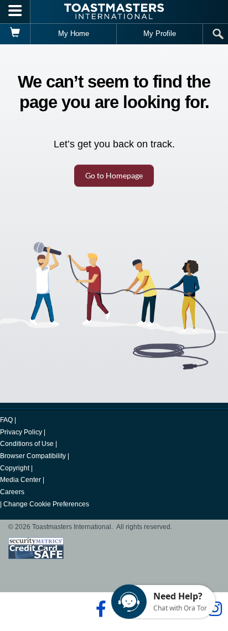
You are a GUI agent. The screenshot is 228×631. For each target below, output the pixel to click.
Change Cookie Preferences (46, 504)
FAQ (6, 420)
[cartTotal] (15, 33)
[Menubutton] (15, 11)
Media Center (20, 480)
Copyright (14, 468)
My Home (73, 33)
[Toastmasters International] (114, 11)
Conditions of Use (27, 444)
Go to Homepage (114, 175)
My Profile (159, 33)
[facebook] (99, 609)
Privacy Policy (21, 432)
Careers (12, 492)
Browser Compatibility (33, 456)
